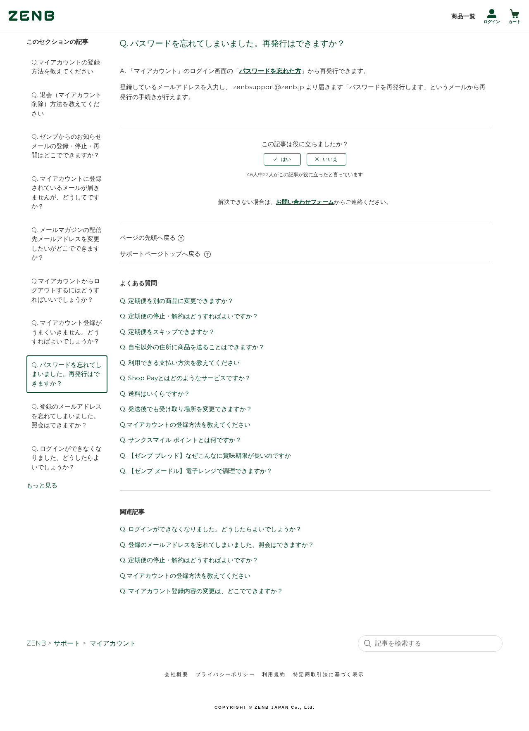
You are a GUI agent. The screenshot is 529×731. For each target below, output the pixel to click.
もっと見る (41, 485)
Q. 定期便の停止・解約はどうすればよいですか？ (189, 316)
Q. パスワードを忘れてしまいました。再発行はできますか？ (66, 374)
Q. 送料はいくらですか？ (155, 393)
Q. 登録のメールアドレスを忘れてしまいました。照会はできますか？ (66, 415)
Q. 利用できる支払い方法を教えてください (180, 363)
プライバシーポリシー (225, 674)
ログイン (492, 21)
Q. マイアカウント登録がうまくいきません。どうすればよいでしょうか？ (66, 332)
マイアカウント (113, 643)
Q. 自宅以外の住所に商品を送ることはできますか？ (192, 347)
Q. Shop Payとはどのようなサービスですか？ (185, 378)
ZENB (36, 643)
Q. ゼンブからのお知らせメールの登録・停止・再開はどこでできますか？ (66, 145)
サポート (67, 643)
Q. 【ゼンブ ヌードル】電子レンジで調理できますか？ (196, 471)
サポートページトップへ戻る (161, 254)
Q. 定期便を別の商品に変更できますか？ (177, 301)
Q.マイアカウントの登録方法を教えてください (65, 67)
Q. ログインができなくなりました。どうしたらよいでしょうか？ (66, 458)
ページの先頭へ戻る (148, 237)
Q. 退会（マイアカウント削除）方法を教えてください (66, 104)
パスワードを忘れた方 (270, 71)
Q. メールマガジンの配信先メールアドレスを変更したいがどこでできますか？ (66, 244)
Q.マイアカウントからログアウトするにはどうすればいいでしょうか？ (65, 290)
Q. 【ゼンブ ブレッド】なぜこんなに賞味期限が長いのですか (205, 455)
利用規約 (274, 674)
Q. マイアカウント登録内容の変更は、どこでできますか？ (201, 591)
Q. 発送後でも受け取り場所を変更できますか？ (186, 409)
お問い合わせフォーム (305, 202)
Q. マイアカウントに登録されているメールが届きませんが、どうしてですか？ (66, 193)
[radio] (282, 159)
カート (514, 21)
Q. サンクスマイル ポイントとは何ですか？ (180, 440)
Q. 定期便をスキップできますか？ (167, 332)
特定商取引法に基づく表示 (329, 674)
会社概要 (176, 674)
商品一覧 (463, 16)
